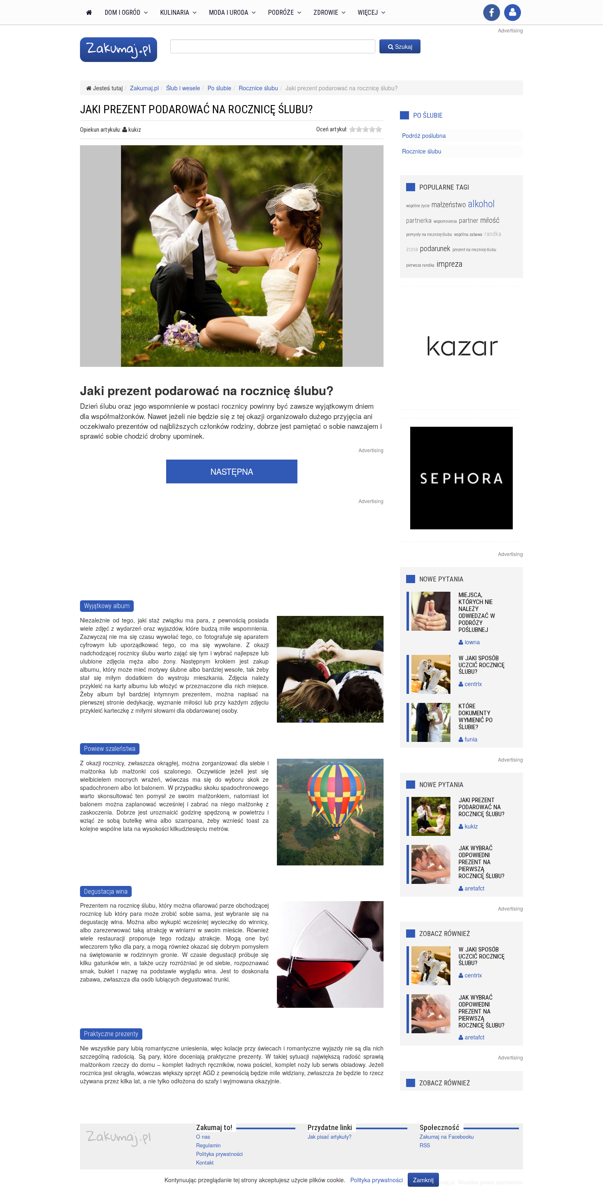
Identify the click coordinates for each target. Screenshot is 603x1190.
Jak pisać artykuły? (330, 1136)
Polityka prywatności (219, 1154)
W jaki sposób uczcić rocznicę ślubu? (482, 665)
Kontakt (205, 1162)
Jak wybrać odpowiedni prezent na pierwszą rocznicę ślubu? (482, 862)
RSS (425, 1145)
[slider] (365, 129)
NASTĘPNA (231, 471)
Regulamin (208, 1145)
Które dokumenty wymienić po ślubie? (476, 717)
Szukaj (402, 46)
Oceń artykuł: (331, 129)
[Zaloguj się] (512, 12)
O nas (203, 1136)
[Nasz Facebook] (491, 12)
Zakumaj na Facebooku (447, 1136)
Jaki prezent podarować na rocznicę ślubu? (482, 807)
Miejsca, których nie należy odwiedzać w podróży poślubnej (477, 612)
